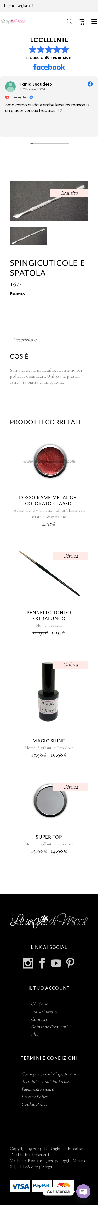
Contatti (39, 1019)
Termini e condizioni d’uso (45, 1081)
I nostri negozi (44, 1011)
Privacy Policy (34, 1096)
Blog (35, 1034)
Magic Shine (49, 741)
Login (9, 5)
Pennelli (55, 625)
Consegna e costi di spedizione (49, 1074)
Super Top (49, 837)
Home (18, 510)
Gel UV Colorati (40, 510)
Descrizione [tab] (24, 340)
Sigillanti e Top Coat (55, 747)
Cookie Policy (34, 1104)
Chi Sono (39, 1004)
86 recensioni (58, 57)
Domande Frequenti (49, 1027)
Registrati (24, 5)
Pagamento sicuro (37, 1089)
